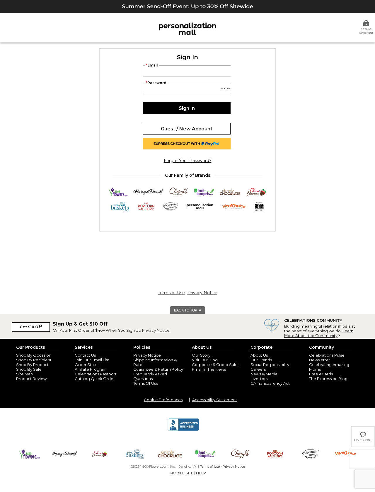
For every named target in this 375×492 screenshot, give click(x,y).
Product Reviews (32, 378)
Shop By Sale (29, 369)
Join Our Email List (92, 359)
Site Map (24, 374)
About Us (259, 355)
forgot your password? (188, 160)
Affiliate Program (91, 369)
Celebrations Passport (96, 374)
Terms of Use (171, 292)
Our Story (201, 355)
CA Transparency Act (270, 383)
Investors (258, 378)
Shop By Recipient (34, 359)
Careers (258, 369)
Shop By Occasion (33, 355)
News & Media (263, 374)
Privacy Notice (202, 292)
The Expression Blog (328, 378)
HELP (201, 473)
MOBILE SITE (181, 473)
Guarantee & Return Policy (158, 369)
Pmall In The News (209, 369)
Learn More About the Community (318, 333)
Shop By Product (32, 364)
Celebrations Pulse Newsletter (327, 357)
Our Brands (261, 359)
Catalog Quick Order (95, 378)
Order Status (87, 364)
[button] (225, 85)
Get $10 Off (31, 327)
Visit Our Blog (205, 359)
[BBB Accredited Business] (183, 430)
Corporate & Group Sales (215, 364)
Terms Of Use (145, 383)
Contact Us (85, 355)
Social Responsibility (269, 364)
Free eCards (321, 374)
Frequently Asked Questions (150, 376)
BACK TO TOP (186, 310)
